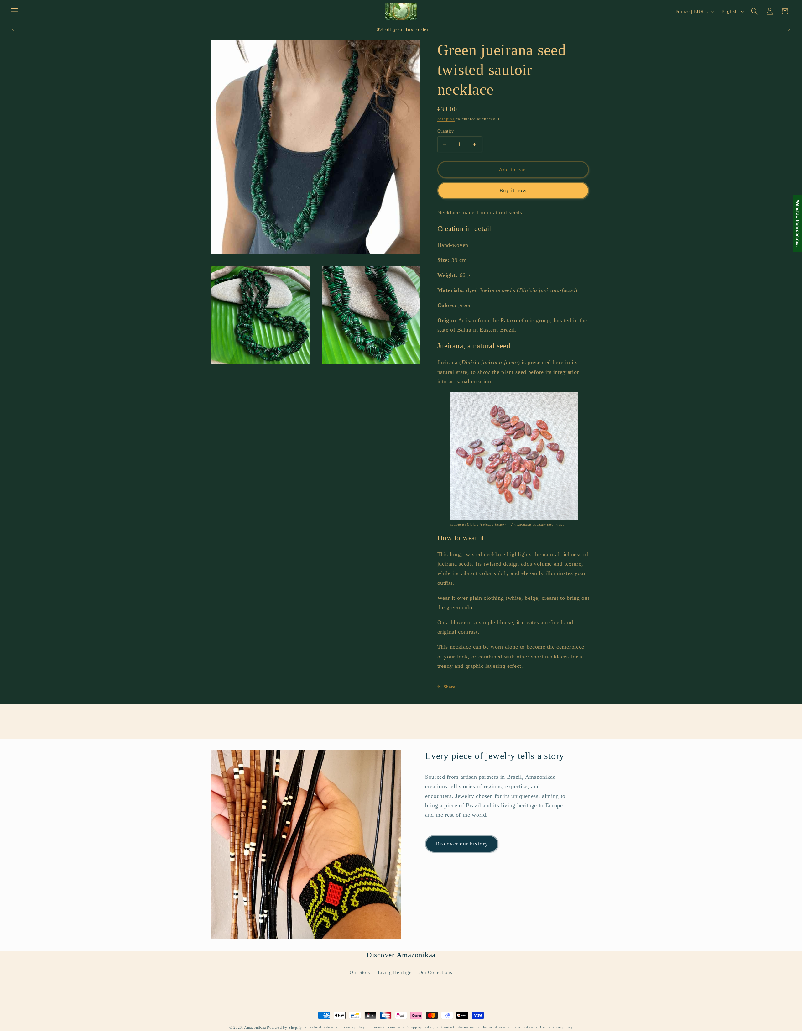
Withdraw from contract (797, 223)
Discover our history (461, 844)
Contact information (458, 1027)
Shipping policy (421, 1027)
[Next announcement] (789, 29)
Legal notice (522, 1027)
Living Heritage (395, 972)
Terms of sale (493, 1027)
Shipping (446, 119)
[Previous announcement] (13, 29)
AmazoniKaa (255, 1027)
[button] (14, 11)
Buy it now (513, 190)
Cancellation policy (556, 1027)
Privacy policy (352, 1027)
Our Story (360, 972)
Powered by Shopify (284, 1027)
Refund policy (321, 1027)
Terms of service (386, 1027)
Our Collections (435, 972)
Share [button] (450, 686)
